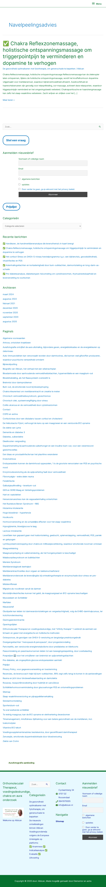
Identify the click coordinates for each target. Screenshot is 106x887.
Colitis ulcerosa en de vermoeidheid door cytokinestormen (30, 405)
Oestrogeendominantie (13, 620)
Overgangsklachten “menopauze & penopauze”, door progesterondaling (36, 642)
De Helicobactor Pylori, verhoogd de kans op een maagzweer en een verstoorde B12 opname (46, 423)
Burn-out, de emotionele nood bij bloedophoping (25, 387)
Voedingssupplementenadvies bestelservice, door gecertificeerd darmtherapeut (40, 732)
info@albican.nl (66, 805)
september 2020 (10, 317)
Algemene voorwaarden (14, 338)
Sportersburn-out (11, 705)
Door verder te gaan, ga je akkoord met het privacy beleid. (48, 189)
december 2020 (10, 308)
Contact (6, 409)
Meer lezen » (9, 99)
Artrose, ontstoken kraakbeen (17, 342)
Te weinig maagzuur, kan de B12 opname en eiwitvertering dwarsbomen (36, 714)
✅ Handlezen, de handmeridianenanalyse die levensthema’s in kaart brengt (38, 243)
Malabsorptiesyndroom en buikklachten (21, 557)
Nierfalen (7, 602)
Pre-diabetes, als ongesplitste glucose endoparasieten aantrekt (32, 660)
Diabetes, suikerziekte (13, 436)
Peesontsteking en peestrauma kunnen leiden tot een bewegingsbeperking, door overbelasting (47, 651)
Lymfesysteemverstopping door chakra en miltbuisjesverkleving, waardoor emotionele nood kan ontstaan (52, 544)
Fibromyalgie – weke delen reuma (18, 476)
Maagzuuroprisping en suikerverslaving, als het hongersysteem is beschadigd (39, 553)
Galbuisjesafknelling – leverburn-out (19, 485)
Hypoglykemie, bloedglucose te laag (20, 526)
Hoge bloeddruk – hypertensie (17, 513)
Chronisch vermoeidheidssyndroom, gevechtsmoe (27, 396)
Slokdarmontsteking (12, 701)
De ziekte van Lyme (12, 428)
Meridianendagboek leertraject (17, 566)
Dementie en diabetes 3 (14, 432)
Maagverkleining (10, 548)
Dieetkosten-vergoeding (14, 441)
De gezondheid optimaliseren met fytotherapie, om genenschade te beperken (39, 68)
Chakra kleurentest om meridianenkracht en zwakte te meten (31, 391)
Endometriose (9, 459)
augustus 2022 (10, 299)
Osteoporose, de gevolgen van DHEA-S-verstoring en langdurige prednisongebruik (42, 637)
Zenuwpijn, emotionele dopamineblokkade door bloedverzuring (32, 736)
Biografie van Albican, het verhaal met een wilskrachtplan (29, 369)
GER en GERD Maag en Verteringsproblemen (23, 490)
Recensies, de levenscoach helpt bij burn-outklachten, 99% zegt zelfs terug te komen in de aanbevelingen (52, 673)
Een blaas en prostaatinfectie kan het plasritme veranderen (30, 454)
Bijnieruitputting (10, 364)
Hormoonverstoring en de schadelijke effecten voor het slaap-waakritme (37, 522)
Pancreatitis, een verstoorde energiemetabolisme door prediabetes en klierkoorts (40, 646)
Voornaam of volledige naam (31, 159)
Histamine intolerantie (13, 508)
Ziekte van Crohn (11, 741)
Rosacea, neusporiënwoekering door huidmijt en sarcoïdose (31, 683)
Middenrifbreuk (10, 584)
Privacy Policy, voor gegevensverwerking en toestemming (30, 669)
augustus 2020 (10, 321)
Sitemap (6, 692)
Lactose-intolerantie (12, 531)
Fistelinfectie (8, 481)
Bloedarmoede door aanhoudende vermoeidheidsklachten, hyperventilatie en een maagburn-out (48, 373)
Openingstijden (10, 624)
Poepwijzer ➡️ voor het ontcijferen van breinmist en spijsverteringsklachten (38, 655)
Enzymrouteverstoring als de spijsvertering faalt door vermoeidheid (34, 472)
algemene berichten (30, 179)
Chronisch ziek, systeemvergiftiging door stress (25, 400)
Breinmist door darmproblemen (17, 382)
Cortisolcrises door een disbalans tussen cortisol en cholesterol (32, 418)
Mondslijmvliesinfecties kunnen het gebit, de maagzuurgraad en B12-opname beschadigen (45, 593)
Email (20, 168)
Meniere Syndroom (12, 562)
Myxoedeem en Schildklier (15, 598)
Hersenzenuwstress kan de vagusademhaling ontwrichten (30, 499)
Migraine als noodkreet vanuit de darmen (22, 589)
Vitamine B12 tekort (12, 727)
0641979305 (65, 801)
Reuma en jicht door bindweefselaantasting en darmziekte (30, 678)
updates (25, 184)
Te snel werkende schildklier (16, 710)
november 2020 (10, 312)
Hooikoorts (8, 517)
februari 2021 (9, 303)
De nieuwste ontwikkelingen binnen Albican (36, 824)
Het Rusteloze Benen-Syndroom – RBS (21, 504)
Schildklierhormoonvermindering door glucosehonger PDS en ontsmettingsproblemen (43, 687)
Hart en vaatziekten (12, 494)
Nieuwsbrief (8, 607)
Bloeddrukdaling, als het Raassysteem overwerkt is (26, 378)
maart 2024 (8, 294)
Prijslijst (6, 665)
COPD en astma (10, 414)
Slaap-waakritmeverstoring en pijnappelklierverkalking (28, 696)
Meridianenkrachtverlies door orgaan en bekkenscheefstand (31, 571)
